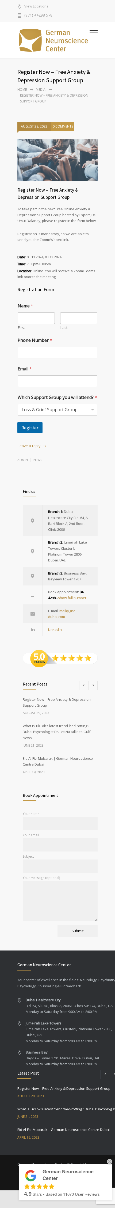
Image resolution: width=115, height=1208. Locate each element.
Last (64, 327)
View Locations (36, 7)
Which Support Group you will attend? (57, 397)
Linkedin (55, 629)
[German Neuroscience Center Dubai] (53, 40)
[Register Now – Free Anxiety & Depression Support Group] (57, 160)
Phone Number (35, 340)
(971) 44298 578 (38, 15)
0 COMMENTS (63, 126)
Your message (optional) (41, 878)
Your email (31, 835)
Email (25, 368)
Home (22, 89)
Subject (28, 856)
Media (40, 89)
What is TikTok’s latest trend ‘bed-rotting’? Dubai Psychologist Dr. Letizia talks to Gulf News (56, 731)
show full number (72, 597)
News (37, 460)
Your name (31, 813)
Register (30, 428)
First (21, 327)
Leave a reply (28, 445)
